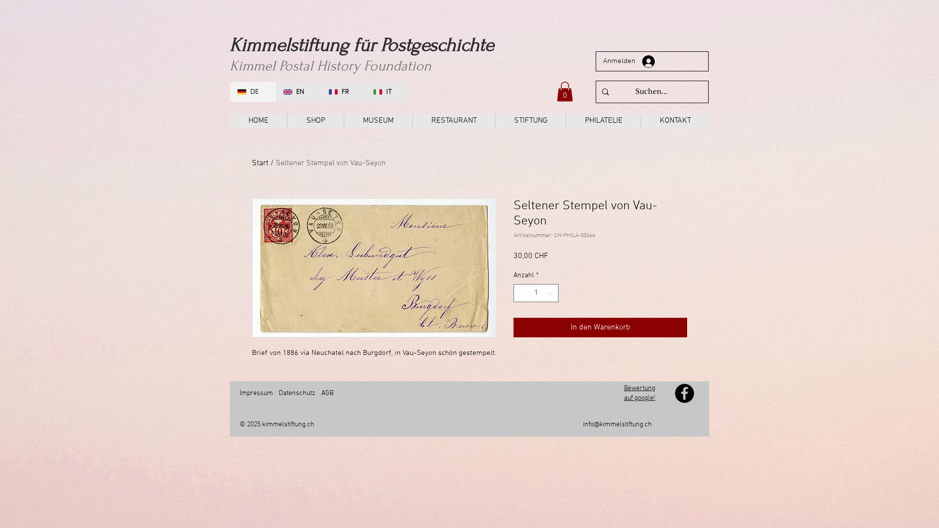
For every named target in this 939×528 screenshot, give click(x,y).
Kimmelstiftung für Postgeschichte (362, 45)
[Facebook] (684, 393)
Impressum (256, 393)
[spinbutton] (536, 293)
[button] (565, 92)
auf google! (639, 398)
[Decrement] (521, 293)
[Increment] (551, 293)
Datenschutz (297, 393)
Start (260, 163)
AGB (327, 393)
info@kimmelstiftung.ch (617, 424)
